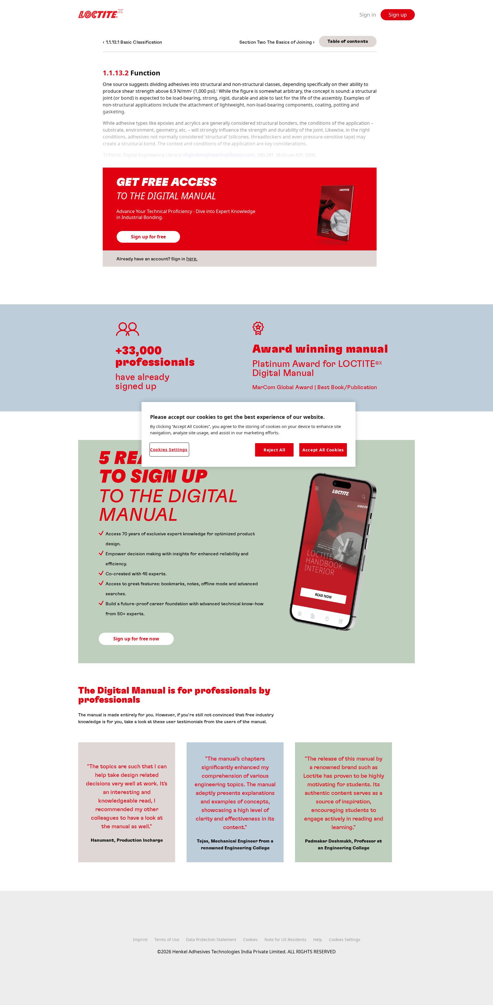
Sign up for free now (136, 639)
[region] (248, 434)
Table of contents (348, 41)
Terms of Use (166, 939)
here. (191, 259)
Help (317, 939)
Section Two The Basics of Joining (276, 42)
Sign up (398, 14)
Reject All (274, 450)
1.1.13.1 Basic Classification (134, 42)
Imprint (140, 939)
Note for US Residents (285, 939)
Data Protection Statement (211, 939)
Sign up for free (148, 237)
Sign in (367, 14)
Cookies (250, 939)
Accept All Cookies (323, 450)
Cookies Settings (168, 449)
